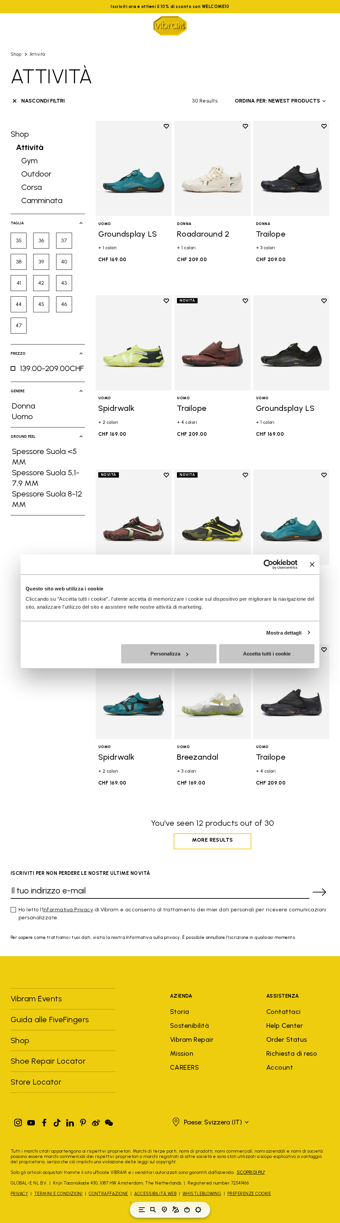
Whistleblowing (202, 1193)
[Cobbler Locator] (176, 1210)
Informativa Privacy (67, 909)
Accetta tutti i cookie (267, 653)
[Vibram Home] (170, 26)
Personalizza (165, 653)
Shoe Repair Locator (48, 1061)
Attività (37, 54)
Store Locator (36, 1082)
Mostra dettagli (284, 632)
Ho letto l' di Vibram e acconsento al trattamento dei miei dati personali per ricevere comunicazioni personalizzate (172, 913)
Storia (179, 1012)
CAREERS (184, 1067)
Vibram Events (36, 998)
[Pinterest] (83, 1121)
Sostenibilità (189, 1026)
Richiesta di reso (291, 1053)
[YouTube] (31, 1121)
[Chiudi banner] (312, 564)
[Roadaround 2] (212, 168)
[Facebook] (44, 1121)
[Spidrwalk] (134, 343)
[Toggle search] (153, 1210)
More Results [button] (212, 840)
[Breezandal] (212, 691)
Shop (16, 54)
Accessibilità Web (155, 1193)
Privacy (19, 1193)
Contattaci (283, 1012)
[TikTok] (57, 1121)
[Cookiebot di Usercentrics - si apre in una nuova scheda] (268, 564)
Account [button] (279, 1067)
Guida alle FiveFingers (51, 1019)
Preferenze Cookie (249, 1193)
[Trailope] (291, 168)
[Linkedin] (70, 1121)
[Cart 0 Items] (187, 1210)
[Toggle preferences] (198, 1210)
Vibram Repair (191, 1039)
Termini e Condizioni (58, 1193)
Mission (181, 1053)
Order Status (286, 1039)
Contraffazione (108, 1193)
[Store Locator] (164, 1210)
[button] (209, 1122)
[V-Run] (134, 517)
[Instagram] (18, 1121)
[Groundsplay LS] (134, 168)
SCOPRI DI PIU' (251, 1172)
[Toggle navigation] (142, 1210)
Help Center (284, 1026)
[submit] (319, 892)
